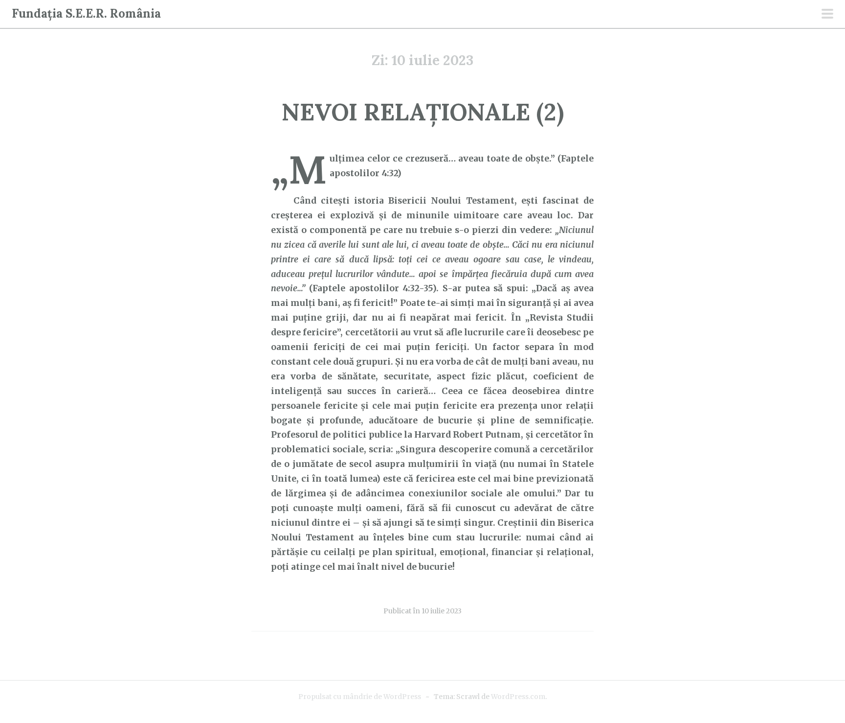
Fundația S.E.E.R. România (86, 13)
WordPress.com (518, 696)
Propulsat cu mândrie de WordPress (359, 696)
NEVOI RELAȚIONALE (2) (423, 112)
